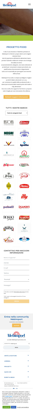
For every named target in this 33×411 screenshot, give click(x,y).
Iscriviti (16, 325)
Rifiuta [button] (13, 407)
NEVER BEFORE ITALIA (13, 386)
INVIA (16, 347)
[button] (16, 356)
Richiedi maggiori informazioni (16, 97)
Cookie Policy (8, 396)
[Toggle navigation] (30, 4)
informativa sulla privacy (19, 291)
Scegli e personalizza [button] (23, 407)
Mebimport (10, 383)
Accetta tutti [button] (6, 407)
